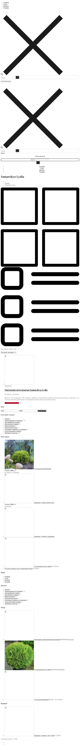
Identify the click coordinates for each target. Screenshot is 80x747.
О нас (6, 578)
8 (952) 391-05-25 (6, 81)
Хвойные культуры (11, 433)
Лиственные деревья (11, 424)
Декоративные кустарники (14, 420)
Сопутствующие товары (13, 431)
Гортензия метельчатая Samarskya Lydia (26, 390)
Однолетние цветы (11, 427)
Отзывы (7, 582)
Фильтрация (41, 411)
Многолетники (10, 426)
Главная (7, 576)
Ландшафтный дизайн (12, 422)
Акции (7, 419)
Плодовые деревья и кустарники (15, 429)
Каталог (7, 580)
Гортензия (8, 386)
